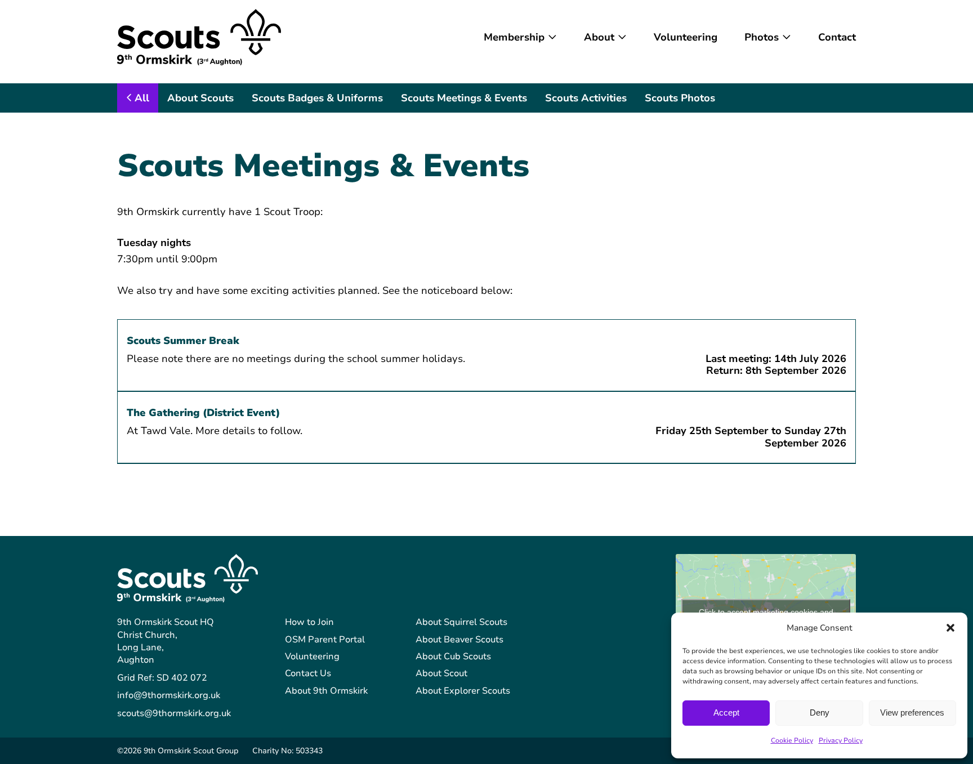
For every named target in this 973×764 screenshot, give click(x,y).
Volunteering (685, 37)
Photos (761, 37)
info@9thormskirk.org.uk (168, 695)
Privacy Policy (841, 740)
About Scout (441, 673)
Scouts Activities (586, 98)
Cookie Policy (792, 740)
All (142, 98)
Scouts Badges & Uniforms (317, 98)
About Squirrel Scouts (461, 622)
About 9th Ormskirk (326, 691)
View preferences (912, 712)
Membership (514, 37)
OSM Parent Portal (325, 639)
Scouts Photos (680, 98)
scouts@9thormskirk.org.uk (174, 713)
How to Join (309, 622)
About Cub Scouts (453, 656)
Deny (819, 712)
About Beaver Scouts (459, 639)
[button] (950, 627)
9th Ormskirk (199, 37)
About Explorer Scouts (463, 691)
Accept (726, 712)
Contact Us (308, 673)
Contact (837, 37)
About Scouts (200, 98)
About (599, 37)
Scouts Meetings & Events (464, 98)
